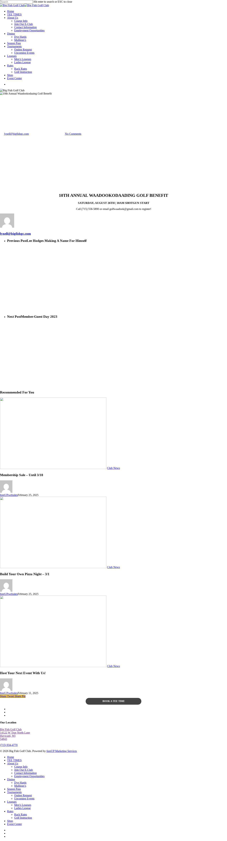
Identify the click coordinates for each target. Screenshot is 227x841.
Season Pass (14, 788)
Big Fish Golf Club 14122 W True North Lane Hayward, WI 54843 (15, 734)
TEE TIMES (14, 760)
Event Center (14, 824)
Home (10, 757)
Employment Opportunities (29, 776)
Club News (6, 116)
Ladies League (22, 808)
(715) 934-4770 (9, 744)
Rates (10, 811)
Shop (10, 820)
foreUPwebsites (9, 494)
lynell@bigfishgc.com (16, 133)
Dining (11, 779)
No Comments (73, 133)
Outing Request (23, 795)
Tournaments (14, 792)
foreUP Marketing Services (61, 751)
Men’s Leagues (22, 804)
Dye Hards (20, 782)
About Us (12, 763)
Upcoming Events (24, 798)
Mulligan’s (20, 785)
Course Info (20, 766)
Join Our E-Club (23, 769)
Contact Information (25, 773)
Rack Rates (20, 814)
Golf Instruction (23, 817)
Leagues (11, 801)
